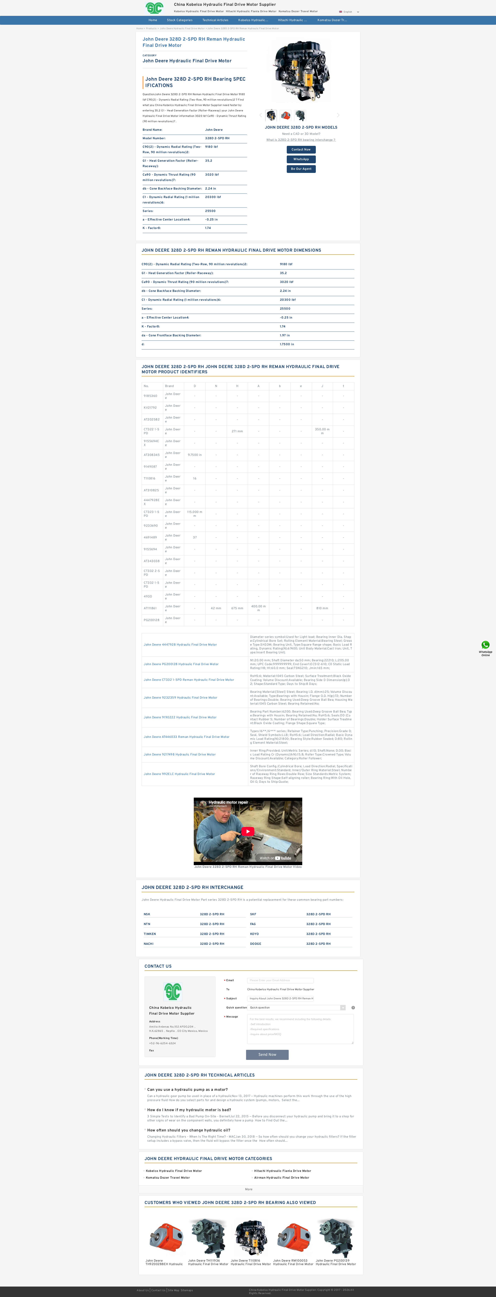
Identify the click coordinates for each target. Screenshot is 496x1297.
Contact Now (301, 150)
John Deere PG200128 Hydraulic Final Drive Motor (181, 664)
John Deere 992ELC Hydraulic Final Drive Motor (179, 774)
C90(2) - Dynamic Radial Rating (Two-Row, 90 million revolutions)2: (172, 149)
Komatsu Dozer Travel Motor (335, 20)
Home (153, 20)
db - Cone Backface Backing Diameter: (172, 189)
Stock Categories (180, 20)
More (249, 1189)
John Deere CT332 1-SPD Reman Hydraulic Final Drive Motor (189, 680)
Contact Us (158, 1290)
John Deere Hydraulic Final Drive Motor (182, 28)
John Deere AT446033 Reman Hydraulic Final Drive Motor (187, 737)
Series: (148, 211)
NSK (147, 914)
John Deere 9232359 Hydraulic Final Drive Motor (180, 698)
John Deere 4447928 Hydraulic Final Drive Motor (180, 645)
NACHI (149, 944)
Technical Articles (215, 20)
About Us (143, 1290)
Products (151, 28)
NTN (147, 924)
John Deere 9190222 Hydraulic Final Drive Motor (180, 717)
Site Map (173, 1290)
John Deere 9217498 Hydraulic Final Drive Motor (180, 755)
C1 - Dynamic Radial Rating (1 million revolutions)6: (171, 200)
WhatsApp (301, 159)
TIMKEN (150, 934)
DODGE (255, 944)
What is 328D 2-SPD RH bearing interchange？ (301, 140)
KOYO (254, 934)
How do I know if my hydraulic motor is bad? (189, 1110)
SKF (253, 914)
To (227, 989)
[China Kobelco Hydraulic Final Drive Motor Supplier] (154, 7)
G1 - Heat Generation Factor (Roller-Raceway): (170, 163)
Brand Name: (152, 130)
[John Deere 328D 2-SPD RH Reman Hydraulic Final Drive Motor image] (301, 71)
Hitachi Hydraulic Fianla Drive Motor (295, 20)
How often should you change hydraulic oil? (188, 1130)
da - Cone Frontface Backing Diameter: (171, 335)
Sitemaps (187, 1290)
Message (231, 1017)
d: (143, 344)
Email (229, 981)
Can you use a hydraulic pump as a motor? (187, 1089)
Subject (230, 999)
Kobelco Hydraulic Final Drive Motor (255, 20)
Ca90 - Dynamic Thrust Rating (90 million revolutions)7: (169, 177)
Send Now (267, 1054)
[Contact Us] (486, 648)
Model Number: (154, 138)
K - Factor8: (152, 228)
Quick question (236, 1007)
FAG (253, 924)
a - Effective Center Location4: (166, 220)
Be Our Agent (301, 169)
